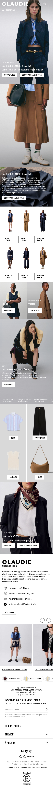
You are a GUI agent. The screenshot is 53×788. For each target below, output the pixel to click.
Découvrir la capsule (32, 75)
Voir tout (8, 546)
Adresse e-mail (11, 709)
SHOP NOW (8, 311)
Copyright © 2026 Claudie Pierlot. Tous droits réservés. (26, 768)
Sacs (40, 477)
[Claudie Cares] (27, 779)
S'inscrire (47, 709)
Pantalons (40, 438)
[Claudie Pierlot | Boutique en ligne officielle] (15, 4)
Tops (13, 438)
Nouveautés (9, 75)
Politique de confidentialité (22, 762)
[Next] (48, 620)
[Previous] (42, 620)
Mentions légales (36, 764)
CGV (8, 762)
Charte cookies (40, 762)
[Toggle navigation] (49, 4)
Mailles (13, 477)
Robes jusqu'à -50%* (28, 546)
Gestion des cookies (19, 764)
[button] (39, 4)
